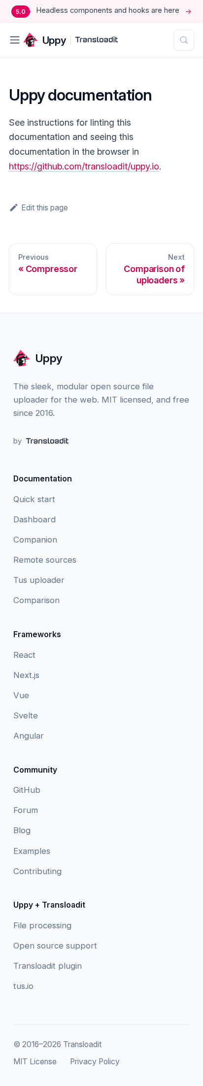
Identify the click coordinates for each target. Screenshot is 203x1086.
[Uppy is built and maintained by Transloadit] (96, 39)
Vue (21, 695)
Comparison (36, 600)
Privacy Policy (95, 1061)
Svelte (25, 715)
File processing (42, 925)
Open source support (55, 945)
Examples (31, 851)
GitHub (26, 790)
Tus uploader (39, 580)
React (24, 655)
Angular (28, 736)
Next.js (26, 675)
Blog (22, 830)
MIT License (35, 1061)
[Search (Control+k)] (184, 40)
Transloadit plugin (47, 966)
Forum (25, 810)
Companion (35, 539)
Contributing (37, 871)
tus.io (23, 986)
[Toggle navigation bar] (15, 40)
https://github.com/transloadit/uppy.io (84, 166)
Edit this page (44, 207)
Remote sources (44, 560)
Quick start (34, 499)
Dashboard (34, 519)
